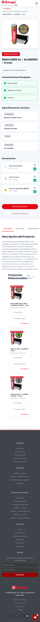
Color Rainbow (20, 498)
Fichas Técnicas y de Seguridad (20, 480)
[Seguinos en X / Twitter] (22, 616)
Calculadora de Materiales (20, 504)
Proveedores (20, 543)
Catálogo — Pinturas (20, 473)
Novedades (20, 483)
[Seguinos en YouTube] (27, 616)
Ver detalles (24, 323)
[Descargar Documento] (34, 169)
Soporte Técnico (20, 533)
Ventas (20, 529)
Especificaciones (33, 228)
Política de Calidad (20, 455)
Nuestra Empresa (20, 451)
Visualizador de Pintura (20, 501)
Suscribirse (20, 575)
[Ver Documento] (34, 165)
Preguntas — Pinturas (20, 514)
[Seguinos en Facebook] (16, 616)
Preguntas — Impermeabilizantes (20, 518)
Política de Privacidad (20, 603)
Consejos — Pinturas (20, 508)
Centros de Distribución (20, 458)
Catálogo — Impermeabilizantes (20, 476)
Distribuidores (20, 546)
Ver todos (29, 276)
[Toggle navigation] (37, 3)
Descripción (8, 228)
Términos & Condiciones (20, 599)
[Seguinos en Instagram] (11, 616)
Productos (7, 8)
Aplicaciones (20, 228)
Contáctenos (20, 448)
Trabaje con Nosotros (20, 461)
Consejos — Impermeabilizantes (20, 511)
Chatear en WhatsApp (20, 536)
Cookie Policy (20, 606)
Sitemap (20, 610)
